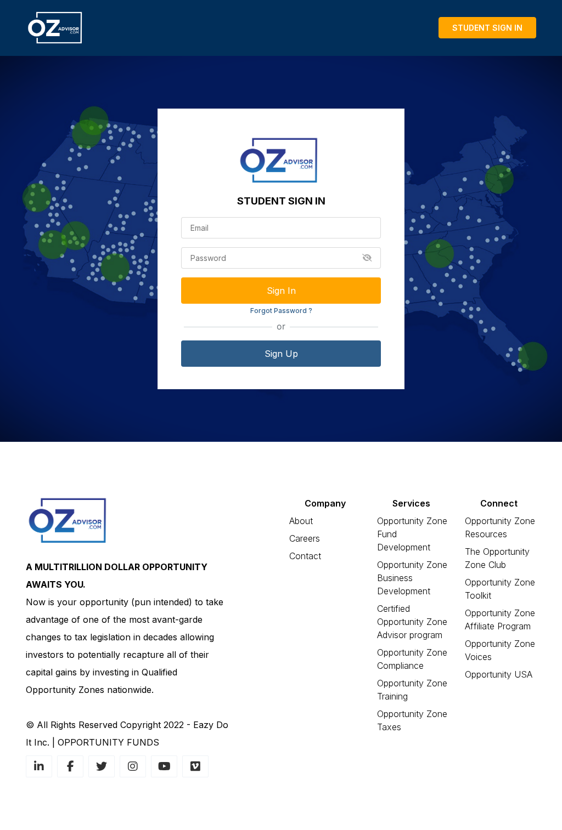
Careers (304, 538)
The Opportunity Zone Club (497, 558)
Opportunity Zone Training (412, 690)
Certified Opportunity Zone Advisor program (412, 621)
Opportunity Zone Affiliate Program (500, 619)
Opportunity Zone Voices (500, 650)
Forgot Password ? (281, 310)
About (301, 520)
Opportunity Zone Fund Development (412, 534)
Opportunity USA (498, 674)
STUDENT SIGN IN (487, 27)
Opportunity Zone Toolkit (500, 589)
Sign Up (281, 353)
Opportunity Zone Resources (500, 527)
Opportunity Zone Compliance (412, 659)
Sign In (281, 290)
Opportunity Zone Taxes (412, 720)
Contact (305, 555)
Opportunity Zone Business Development (412, 577)
